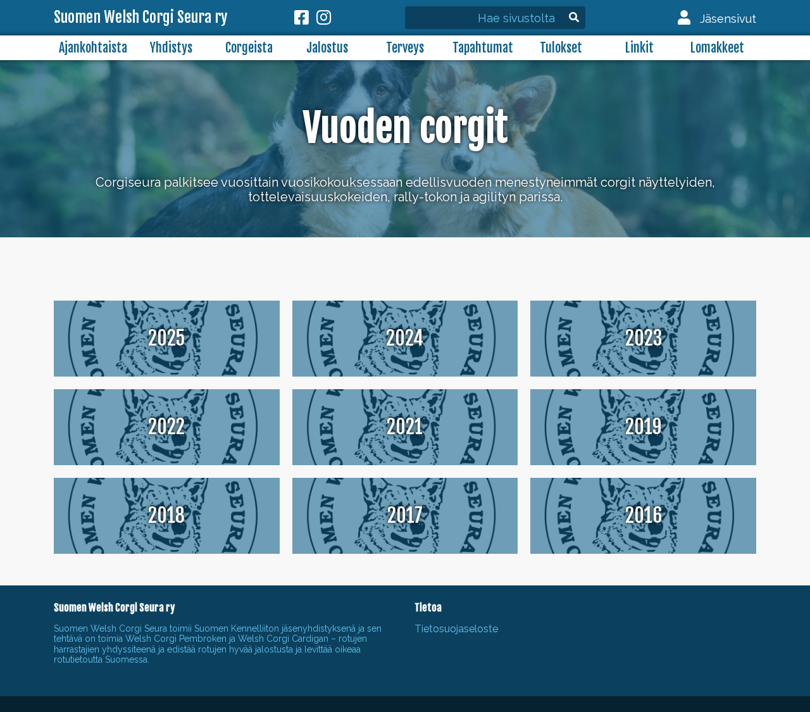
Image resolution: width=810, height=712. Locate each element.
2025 (166, 338)
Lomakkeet (717, 48)
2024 (404, 338)
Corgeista (249, 48)
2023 (643, 338)
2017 (405, 515)
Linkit (639, 48)
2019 (643, 427)
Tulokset (561, 48)
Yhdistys (171, 48)
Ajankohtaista (93, 48)
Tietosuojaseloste (456, 629)
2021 (405, 427)
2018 (166, 515)
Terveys (405, 48)
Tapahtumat (482, 48)
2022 (166, 427)
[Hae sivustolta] (505, 19)
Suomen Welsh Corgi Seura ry (140, 18)
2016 (643, 515)
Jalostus (327, 48)
